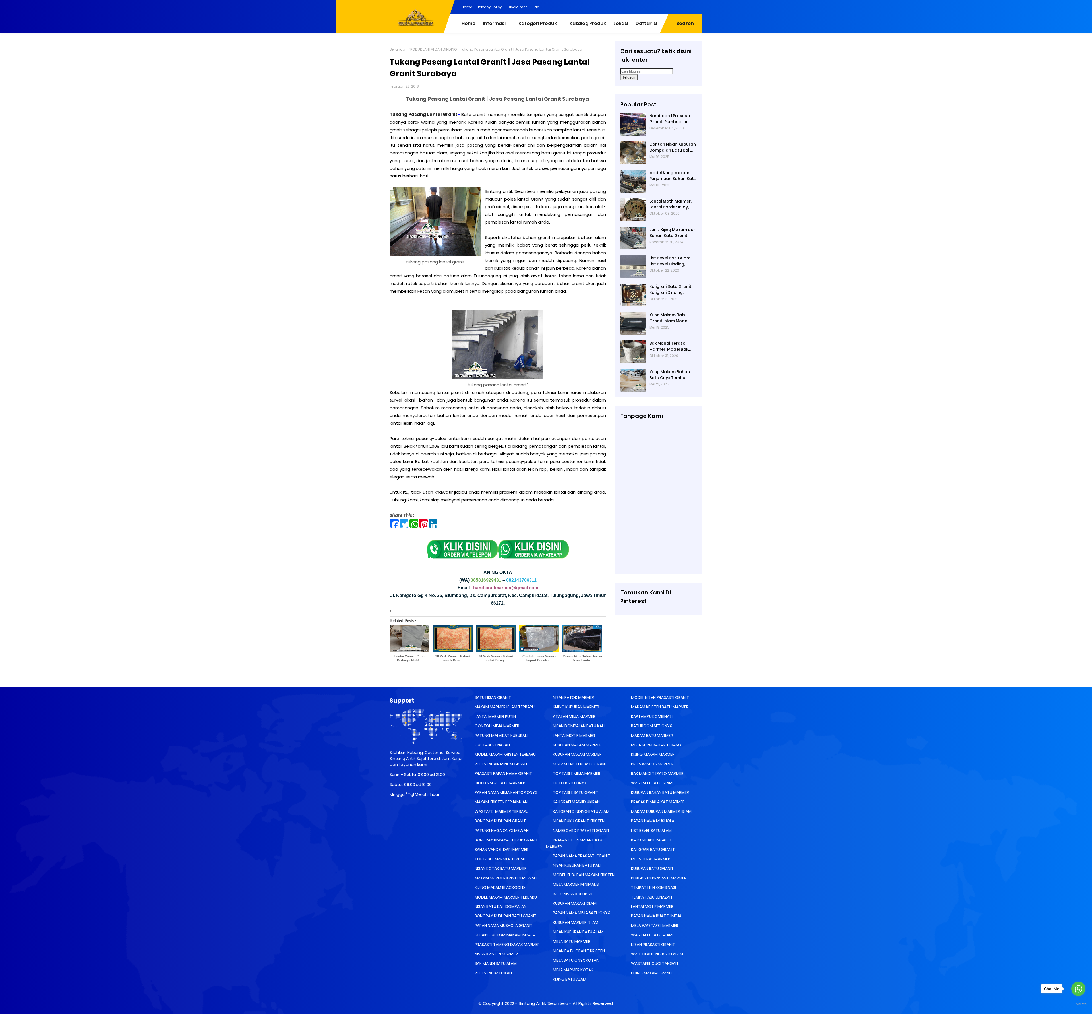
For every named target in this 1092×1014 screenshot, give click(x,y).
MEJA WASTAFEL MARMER (654, 925)
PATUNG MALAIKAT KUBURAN (501, 735)
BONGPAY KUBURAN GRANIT (500, 821)
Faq (536, 7)
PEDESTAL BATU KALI (493, 973)
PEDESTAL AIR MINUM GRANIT (501, 764)
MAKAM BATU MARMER (651, 735)
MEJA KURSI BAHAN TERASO (655, 745)
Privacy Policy (490, 7)
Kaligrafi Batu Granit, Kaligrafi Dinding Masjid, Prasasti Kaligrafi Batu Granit (670, 290)
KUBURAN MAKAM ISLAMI (574, 903)
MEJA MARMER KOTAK (572, 970)
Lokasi (620, 23)
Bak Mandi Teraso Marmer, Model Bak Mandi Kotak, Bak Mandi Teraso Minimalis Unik (668, 346)
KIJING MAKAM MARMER (652, 754)
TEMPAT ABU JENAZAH (651, 897)
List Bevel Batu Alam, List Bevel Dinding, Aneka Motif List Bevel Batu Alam (671, 261)
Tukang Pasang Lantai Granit (423, 114)
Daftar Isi (646, 23)
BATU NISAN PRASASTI (650, 840)
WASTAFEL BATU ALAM (651, 783)
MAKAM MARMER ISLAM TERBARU (504, 707)
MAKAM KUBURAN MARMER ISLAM (661, 811)
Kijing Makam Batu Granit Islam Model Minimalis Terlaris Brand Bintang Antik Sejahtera (669, 318)
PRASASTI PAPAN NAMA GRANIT (503, 773)
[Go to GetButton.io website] (1078, 1004)
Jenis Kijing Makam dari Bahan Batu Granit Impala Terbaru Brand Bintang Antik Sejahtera (672, 233)
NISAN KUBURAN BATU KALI (576, 865)
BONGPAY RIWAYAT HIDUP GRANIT (506, 840)
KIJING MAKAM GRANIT (651, 973)
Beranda (397, 49)
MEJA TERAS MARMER (650, 859)
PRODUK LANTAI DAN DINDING (433, 49)
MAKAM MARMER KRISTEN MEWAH (505, 878)
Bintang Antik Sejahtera (543, 1003)
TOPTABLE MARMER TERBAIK (500, 859)
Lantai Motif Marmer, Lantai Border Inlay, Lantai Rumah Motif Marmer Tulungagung (671, 204)
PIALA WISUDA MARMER (652, 764)
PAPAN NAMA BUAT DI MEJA (655, 916)
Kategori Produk (537, 23)
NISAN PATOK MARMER (573, 697)
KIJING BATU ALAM (569, 979)
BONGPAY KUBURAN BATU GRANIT (505, 916)
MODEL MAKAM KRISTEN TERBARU (505, 754)
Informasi (494, 23)
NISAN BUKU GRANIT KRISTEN (578, 821)
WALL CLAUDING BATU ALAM (656, 954)
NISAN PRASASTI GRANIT (652, 944)
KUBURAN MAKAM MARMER (577, 745)
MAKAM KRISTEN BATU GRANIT (580, 764)
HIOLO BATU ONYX (569, 783)
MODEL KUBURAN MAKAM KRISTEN (583, 875)
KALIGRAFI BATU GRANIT (652, 849)
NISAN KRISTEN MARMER (496, 954)
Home (467, 7)
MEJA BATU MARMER (571, 941)
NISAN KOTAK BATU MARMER (500, 868)
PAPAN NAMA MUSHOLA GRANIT (503, 925)
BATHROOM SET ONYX (651, 726)
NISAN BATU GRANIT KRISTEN (578, 951)
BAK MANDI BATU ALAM (495, 963)
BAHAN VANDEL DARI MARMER (501, 849)
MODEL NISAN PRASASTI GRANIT (659, 697)
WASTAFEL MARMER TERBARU (501, 811)
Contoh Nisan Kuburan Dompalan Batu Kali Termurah (672, 147)
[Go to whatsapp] (1078, 989)
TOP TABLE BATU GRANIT (575, 792)
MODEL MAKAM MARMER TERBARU (505, 897)
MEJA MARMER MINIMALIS (575, 884)
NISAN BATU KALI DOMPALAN (500, 906)
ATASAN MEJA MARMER (573, 716)
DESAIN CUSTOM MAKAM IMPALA (504, 935)
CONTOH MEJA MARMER (496, 726)
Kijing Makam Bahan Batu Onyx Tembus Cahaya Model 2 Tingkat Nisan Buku (669, 375)
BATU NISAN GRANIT (492, 697)
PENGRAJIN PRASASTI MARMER (658, 878)
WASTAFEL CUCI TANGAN (654, 963)
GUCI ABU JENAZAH (492, 745)
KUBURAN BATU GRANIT (652, 868)
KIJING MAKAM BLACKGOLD (499, 887)
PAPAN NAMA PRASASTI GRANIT (581, 856)
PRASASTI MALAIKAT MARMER (657, 802)
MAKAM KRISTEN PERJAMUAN (501, 802)
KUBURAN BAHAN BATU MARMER (659, 792)
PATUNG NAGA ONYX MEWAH (501, 830)
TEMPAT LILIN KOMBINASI (653, 887)
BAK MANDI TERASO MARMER (657, 773)
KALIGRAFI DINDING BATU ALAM (580, 811)
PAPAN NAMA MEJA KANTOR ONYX (505, 792)
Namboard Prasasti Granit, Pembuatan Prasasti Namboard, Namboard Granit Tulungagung (670, 119)
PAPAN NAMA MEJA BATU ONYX (581, 913)
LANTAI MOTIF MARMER (573, 735)
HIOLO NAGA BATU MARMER (499, 783)
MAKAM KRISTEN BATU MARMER (659, 707)
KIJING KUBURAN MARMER (575, 707)
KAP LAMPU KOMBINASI (651, 716)
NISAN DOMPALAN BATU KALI (578, 726)
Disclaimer (517, 7)
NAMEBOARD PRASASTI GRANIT (581, 830)
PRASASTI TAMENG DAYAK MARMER (507, 944)
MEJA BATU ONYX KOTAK (575, 960)
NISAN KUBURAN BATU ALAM (577, 932)
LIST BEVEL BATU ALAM (651, 830)
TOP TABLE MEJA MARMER (576, 773)
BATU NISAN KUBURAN (572, 894)
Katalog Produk (588, 23)
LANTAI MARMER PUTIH (495, 716)
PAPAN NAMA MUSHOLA (652, 821)
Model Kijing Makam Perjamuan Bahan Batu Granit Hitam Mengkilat (672, 176)
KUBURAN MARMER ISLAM (575, 922)
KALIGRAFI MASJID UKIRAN (576, 802)
